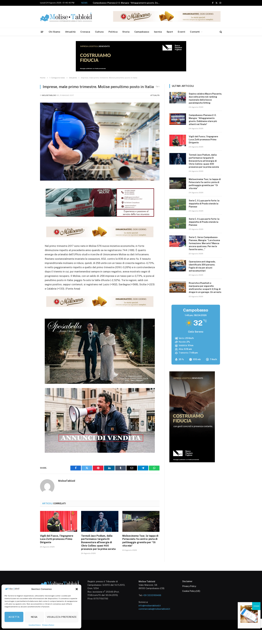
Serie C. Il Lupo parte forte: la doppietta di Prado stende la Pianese (204, 203)
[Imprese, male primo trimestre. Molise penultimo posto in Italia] (100, 142)
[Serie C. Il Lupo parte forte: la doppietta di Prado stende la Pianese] (177, 204)
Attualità (70, 31)
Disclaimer (187, 581)
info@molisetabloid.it (150, 605)
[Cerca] (220, 31)
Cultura (99, 31)
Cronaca (85, 31)
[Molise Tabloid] (70, 16)
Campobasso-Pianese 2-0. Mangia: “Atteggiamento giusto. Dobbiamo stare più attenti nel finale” (203, 119)
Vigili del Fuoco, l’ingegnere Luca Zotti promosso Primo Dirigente (136, 3)
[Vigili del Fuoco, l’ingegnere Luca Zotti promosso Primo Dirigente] (58, 521)
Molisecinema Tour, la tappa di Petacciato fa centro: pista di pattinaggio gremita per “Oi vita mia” (140, 540)
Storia (125, 31)
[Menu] (42, 32)
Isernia (158, 31)
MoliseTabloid (49, 95)
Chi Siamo (54, 31)
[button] (76, 589)
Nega (34, 617)
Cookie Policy (35, 625)
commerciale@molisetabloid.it (154, 609)
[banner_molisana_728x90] (100, 237)
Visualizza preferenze (62, 617)
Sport (170, 31)
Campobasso (141, 31)
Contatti (195, 31)
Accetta (13, 617)
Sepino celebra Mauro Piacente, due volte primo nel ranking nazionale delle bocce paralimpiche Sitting (205, 98)
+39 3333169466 (151, 595)
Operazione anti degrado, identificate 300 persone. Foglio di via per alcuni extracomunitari (202, 266)
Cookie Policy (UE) (191, 591)
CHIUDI (256, 606)
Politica (113, 31)
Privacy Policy (48, 625)
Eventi (181, 31)
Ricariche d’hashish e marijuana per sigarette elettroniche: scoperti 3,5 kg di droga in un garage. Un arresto (205, 287)
